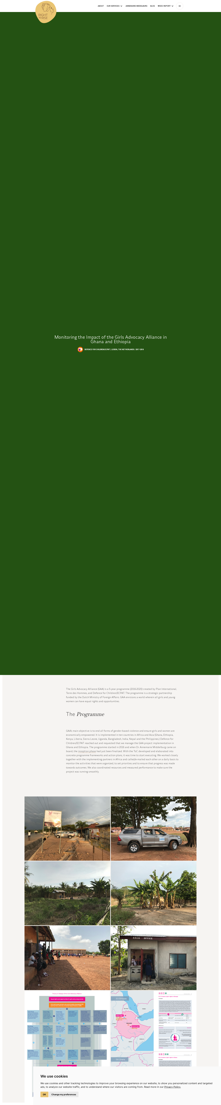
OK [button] (44, 1094)
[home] (45, 6)
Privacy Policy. (172, 1086)
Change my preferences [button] (63, 1094)
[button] (115, 5)
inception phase (87, 751)
